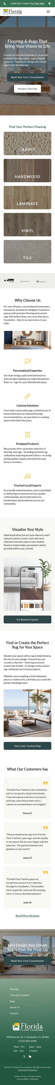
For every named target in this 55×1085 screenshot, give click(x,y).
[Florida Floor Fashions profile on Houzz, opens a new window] (30, 1056)
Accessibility (23, 1079)
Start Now (39, 3)
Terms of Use (20, 1076)
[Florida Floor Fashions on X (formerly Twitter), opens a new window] (24, 1056)
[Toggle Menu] (48, 12)
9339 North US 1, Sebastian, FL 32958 (27, 1036)
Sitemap (34, 1079)
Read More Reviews (27, 915)
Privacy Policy (34, 1076)
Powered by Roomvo (27, 1070)
